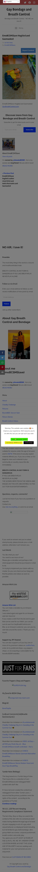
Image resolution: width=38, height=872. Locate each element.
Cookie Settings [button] (29, 442)
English (9, 1)
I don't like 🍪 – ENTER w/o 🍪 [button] (14, 442)
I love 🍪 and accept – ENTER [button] (19, 439)
